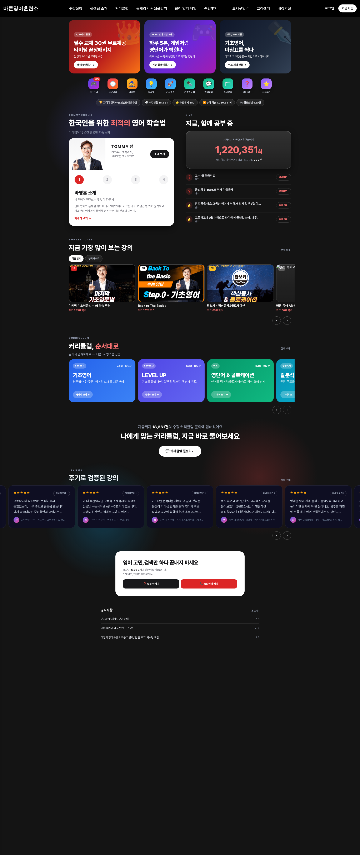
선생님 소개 (99, 8)
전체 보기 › (286, 250)
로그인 (329, 8)
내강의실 (284, 8)
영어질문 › (284, 177)
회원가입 (347, 8)
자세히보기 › (62, 493)
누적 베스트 (93, 258)
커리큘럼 (122, 8)
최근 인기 (76, 258)
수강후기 (211, 8)
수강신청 (75, 8)
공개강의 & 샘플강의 (151, 8)
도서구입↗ (240, 8)
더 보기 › (255, 610)
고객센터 (263, 8)
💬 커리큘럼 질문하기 (180, 451)
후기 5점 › (284, 205)
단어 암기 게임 (185, 8)
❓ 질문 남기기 (151, 583)
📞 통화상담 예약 (209, 583)
